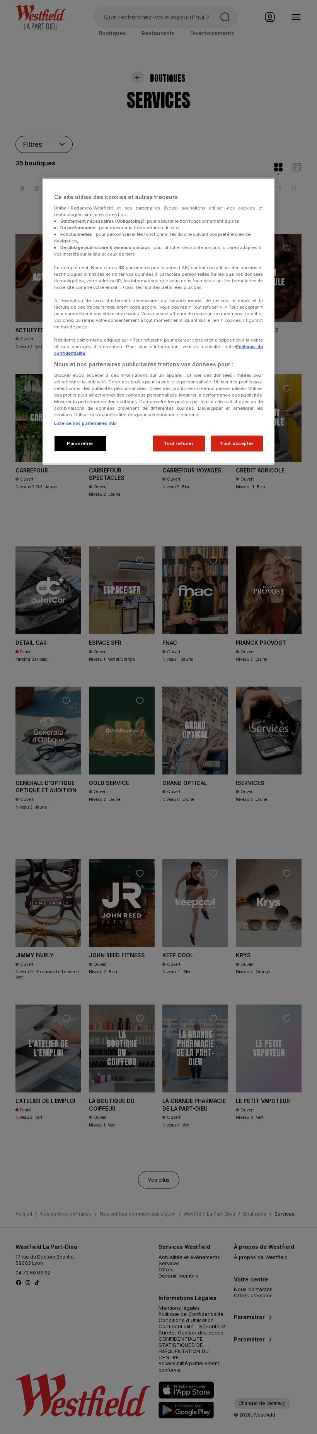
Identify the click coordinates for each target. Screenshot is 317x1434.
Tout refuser (179, 443)
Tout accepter (236, 443)
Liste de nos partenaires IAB (85, 423)
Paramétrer (80, 443)
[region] (158, 321)
